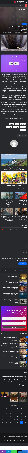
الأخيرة (22, 270)
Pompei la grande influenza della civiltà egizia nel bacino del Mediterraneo (9, 350)
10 (25, 416)
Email (24, 321)
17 (25, 419)
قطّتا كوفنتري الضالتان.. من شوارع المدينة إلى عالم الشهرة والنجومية (21, 218)
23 (2, 419)
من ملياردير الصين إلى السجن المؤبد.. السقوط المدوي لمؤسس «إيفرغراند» (22, 202)
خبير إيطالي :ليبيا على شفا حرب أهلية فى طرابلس (10, 356)
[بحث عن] (26, 2)
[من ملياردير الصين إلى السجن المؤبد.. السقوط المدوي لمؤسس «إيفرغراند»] (21, 195)
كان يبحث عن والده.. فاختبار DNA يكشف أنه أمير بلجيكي (11, 281)
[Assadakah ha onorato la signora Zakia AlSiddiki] (14, 394)
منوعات (20, 9)
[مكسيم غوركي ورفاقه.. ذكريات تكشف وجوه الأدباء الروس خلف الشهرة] (23, 301)
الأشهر (14, 270)
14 (10, 416)
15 (6, 416)
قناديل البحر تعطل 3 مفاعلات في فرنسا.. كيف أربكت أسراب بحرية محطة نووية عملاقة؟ (7, 202)
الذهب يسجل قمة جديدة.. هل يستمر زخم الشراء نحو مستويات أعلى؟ (10, 275)
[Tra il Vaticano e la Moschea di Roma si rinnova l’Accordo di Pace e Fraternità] (14, 399)
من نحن (9, 436)
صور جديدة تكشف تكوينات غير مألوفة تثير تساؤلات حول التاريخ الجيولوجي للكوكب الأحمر (7, 218)
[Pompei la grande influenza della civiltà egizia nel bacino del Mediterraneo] (23, 351)
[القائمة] (1, 2)
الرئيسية (24, 9)
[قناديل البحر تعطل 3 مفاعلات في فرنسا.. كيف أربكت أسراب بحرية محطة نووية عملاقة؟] (7, 195)
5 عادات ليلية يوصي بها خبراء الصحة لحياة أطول (16, 5)
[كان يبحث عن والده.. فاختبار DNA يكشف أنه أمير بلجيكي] (23, 283)
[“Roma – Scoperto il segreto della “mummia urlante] (23, 339)
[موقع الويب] (14, 151)
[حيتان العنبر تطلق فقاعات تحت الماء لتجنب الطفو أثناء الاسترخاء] (23, 295)
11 (21, 416)
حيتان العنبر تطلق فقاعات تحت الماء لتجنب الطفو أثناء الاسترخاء (10, 294)
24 (25, 422)
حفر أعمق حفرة (21, 135)
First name (23, 316)
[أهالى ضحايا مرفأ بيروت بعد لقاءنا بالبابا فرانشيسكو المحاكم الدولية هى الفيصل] (23, 345)
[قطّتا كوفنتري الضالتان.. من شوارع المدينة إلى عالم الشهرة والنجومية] (21, 211)
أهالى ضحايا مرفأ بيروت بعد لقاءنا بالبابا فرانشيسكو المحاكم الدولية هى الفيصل (9, 345)
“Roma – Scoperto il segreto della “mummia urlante (11, 338)
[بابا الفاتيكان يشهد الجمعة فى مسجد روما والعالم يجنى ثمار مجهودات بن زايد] (23, 394)
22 (6, 419)
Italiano (23, 32)
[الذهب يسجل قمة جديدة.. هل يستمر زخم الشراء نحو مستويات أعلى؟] (23, 276)
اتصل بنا (4, 436)
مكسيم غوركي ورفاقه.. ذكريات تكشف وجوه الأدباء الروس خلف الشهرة (11, 300)
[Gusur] (19, 2)
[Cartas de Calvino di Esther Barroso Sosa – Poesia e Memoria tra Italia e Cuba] (23, 399)
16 (2, 416)
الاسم (25, 246)
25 (21, 422)
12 (17, 416)
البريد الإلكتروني (24, 252)
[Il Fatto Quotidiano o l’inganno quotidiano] (23, 364)
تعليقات (5, 270)
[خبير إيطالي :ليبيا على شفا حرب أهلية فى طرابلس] (23, 358)
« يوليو (25, 428)
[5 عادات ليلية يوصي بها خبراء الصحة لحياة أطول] (23, 289)
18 (21, 419)
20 (14, 419)
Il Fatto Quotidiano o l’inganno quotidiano (11, 362)
